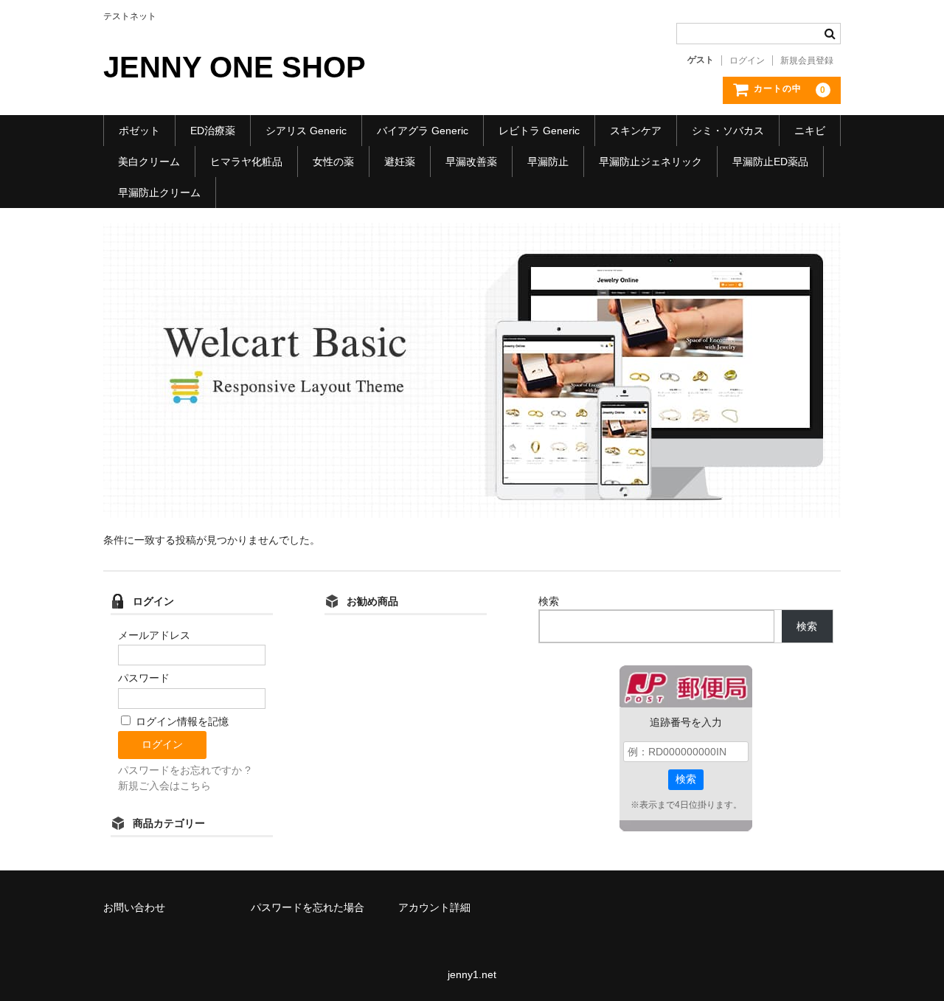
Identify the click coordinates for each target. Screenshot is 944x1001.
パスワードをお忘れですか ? (184, 770)
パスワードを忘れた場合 (307, 907)
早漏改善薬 (471, 161)
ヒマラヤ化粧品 (246, 161)
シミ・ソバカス (728, 130)
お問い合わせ (134, 907)
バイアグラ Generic (422, 130)
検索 (548, 601)
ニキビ (809, 130)
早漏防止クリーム (159, 192)
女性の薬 (333, 161)
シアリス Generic (306, 130)
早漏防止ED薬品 (770, 161)
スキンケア (636, 130)
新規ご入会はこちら (164, 786)
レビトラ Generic (539, 130)
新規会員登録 (806, 60)
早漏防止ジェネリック (650, 161)
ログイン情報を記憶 (181, 721)
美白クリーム (149, 161)
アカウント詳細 (434, 907)
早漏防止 (548, 161)
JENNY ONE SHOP (234, 67)
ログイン (747, 60)
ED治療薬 (212, 130)
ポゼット (139, 130)
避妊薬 (399, 161)
